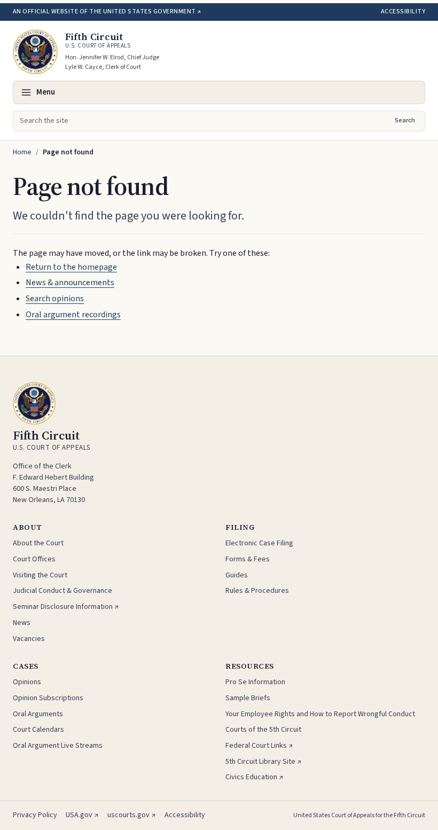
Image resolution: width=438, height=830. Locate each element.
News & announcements (70, 282)
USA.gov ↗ (82, 815)
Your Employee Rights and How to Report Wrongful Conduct (320, 714)
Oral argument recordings (73, 314)
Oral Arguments (38, 714)
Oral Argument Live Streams (58, 745)
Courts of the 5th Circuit (263, 729)
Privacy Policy (35, 815)
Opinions (27, 682)
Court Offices (34, 559)
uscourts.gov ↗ (131, 815)
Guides (236, 575)
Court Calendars (38, 729)
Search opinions (55, 298)
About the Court (38, 543)
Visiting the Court (40, 575)
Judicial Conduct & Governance (62, 590)
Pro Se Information (255, 682)
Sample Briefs (247, 698)
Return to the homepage (71, 267)
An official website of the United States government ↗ (107, 11)
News (21, 622)
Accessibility (403, 11)
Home (22, 152)
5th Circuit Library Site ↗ (263, 761)
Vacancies (29, 638)
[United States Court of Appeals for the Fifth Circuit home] (35, 51)
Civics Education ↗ (254, 777)
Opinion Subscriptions (48, 698)
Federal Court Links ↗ (259, 745)
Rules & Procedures (257, 590)
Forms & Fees (247, 559)
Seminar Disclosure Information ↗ (66, 606)
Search (405, 120)
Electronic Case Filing (259, 543)
